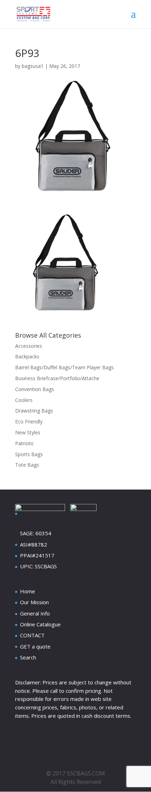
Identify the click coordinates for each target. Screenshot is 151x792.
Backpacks (27, 356)
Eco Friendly (28, 421)
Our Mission (34, 602)
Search (28, 657)
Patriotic (24, 443)
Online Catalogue (40, 624)
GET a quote (35, 646)
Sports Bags (29, 454)
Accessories (28, 346)
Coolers (24, 400)
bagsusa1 (33, 66)
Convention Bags (34, 389)
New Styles (27, 432)
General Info (35, 613)
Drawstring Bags (34, 410)
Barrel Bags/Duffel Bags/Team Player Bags (64, 367)
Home (27, 591)
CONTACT (32, 635)
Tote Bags (27, 464)
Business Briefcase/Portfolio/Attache (57, 378)
